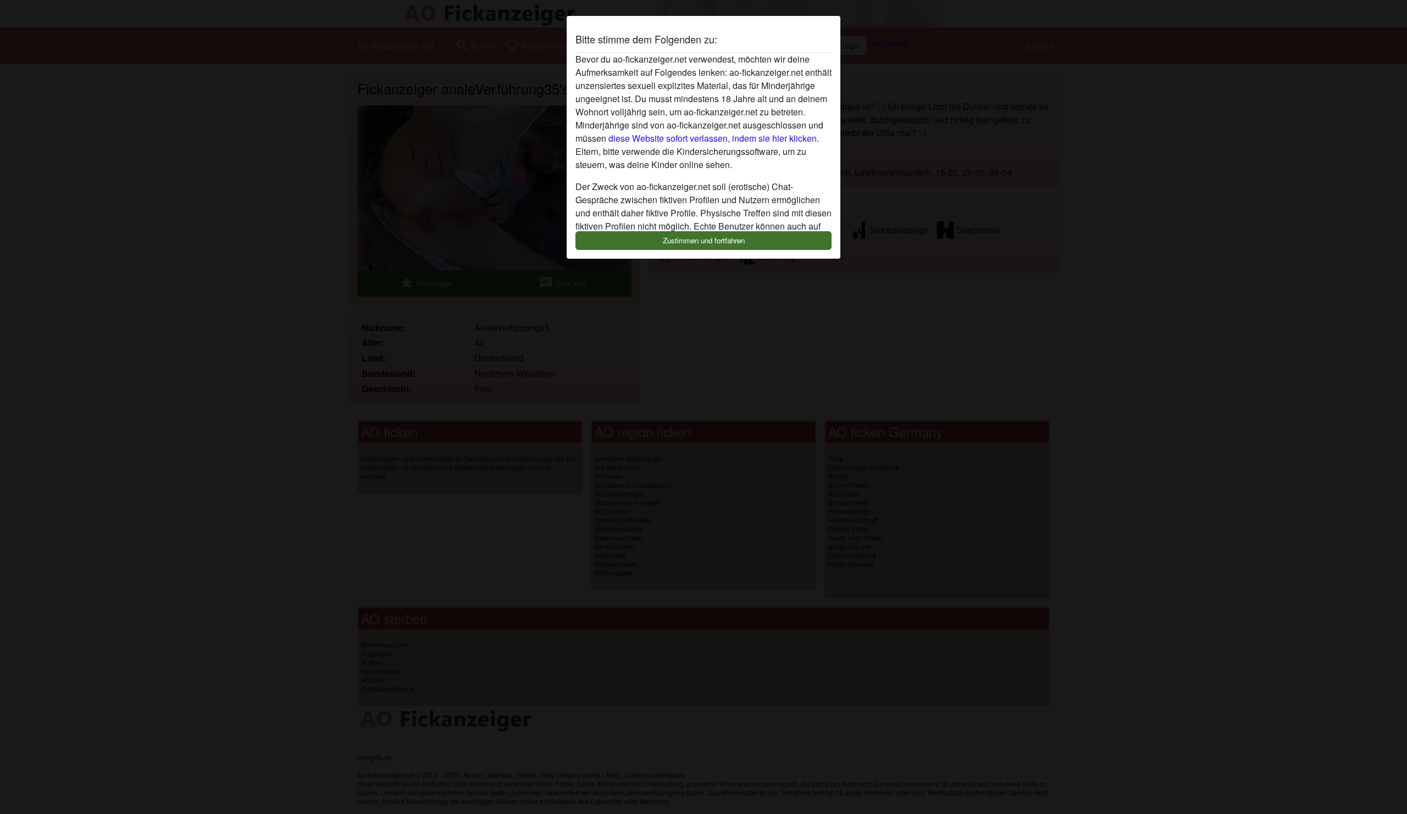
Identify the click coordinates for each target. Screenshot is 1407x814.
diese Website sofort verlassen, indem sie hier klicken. (713, 138)
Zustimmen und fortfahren (704, 240)
